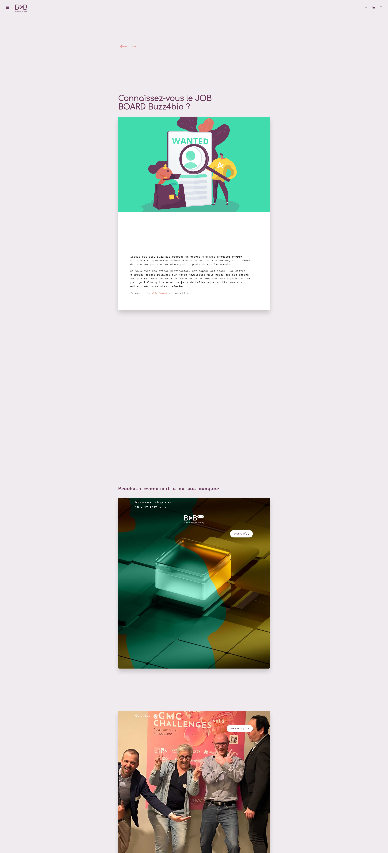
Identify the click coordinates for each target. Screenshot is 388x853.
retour (133, 46)
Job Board (159, 293)
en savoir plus (240, 728)
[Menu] (7, 7)
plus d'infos (241, 533)
